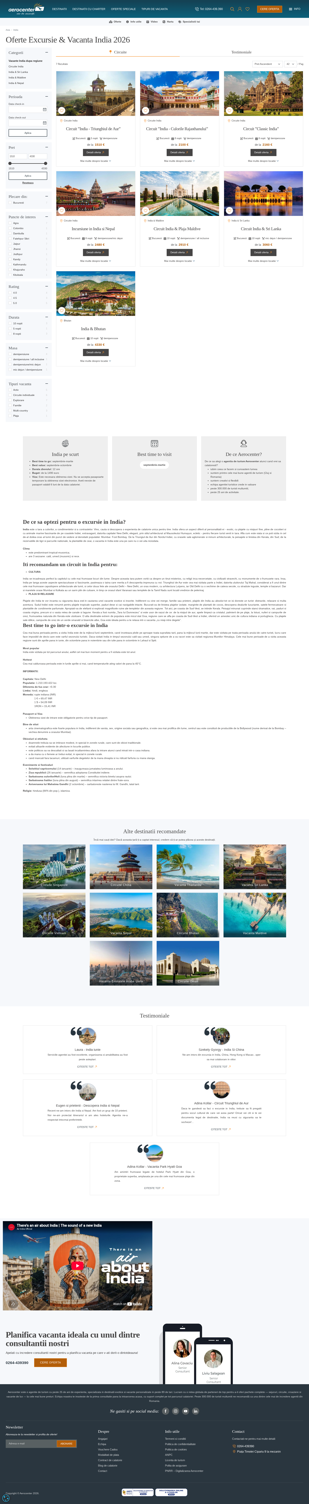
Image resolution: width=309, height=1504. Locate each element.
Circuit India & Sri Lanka (261, 229)
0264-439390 (17, 1363)
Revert (62, 110)
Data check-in (16, 104)
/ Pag (300, 64)
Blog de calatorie (107, 1465)
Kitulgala (18, 274)
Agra (16, 223)
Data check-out (17, 117)
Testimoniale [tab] (241, 52)
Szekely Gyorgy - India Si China (221, 1049)
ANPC (169, 1454)
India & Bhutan (93, 329)
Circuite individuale (24, 395)
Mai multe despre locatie (94, 160)
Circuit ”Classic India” (261, 129)
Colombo (18, 228)
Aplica (27, 132)
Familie (17, 405)
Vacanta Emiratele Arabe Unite (121, 981)
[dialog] (6, 1498)
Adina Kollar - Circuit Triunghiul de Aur (221, 1103)
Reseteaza (27, 182)
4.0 (15, 292)
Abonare (66, 1443)
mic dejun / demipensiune (27, 369)
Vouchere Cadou (107, 1449)
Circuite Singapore (54, 884)
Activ (16, 389)
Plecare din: (18, 196)
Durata (14, 317)
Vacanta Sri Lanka (255, 884)
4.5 (15, 297)
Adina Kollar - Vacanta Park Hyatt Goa (154, 1166)
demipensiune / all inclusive (28, 359)
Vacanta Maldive (255, 933)
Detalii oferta (94, 152)
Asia (8, 30)
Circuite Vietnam (54, 933)
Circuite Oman (188, 981)
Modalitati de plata (108, 1454)
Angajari (102, 1438)
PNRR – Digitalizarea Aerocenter (184, 1470)
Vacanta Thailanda (188, 884)
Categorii (16, 52)
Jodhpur (18, 254)
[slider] (10, 163)
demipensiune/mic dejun (27, 364)
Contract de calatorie (110, 1460)
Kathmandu (19, 264)
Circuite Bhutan (188, 933)
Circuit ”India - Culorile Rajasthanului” (177, 129)
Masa (13, 348)
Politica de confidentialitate (180, 1444)
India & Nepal (16, 83)
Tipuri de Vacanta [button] (154, 9)
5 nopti (17, 328)
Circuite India (16, 66)
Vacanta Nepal (121, 933)
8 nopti (17, 333)
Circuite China (121, 884)
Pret (12, 147)
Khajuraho (19, 269)
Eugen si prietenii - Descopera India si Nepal (87, 1105)
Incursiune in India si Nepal (93, 229)
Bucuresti (18, 202)
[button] (240, 9)
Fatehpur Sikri (21, 238)
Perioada (15, 96)
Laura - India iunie (87, 1049)
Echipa (102, 1444)
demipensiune (21, 354)
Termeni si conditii (175, 1438)
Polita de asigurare (176, 1465)
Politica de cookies (176, 1449)
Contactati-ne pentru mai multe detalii (253, 1438)
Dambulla (18, 233)
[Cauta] (232, 9)
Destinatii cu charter (88, 9)
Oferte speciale (123, 9)
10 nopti (17, 323)
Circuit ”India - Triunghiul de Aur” (93, 129)
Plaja (16, 415)
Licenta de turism (175, 1460)
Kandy (16, 259)
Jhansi (17, 249)
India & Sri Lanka (18, 72)
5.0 (15, 303)
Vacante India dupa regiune (25, 60)
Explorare (18, 400)
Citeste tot (85, 1066)
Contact (102, 1470)
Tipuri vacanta (20, 384)
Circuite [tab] (120, 52)
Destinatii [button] (59, 9)
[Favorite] (247, 9)
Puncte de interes (22, 217)
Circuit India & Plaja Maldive (177, 229)
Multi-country (20, 410)
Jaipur (16, 243)
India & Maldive (17, 77)
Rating (14, 286)
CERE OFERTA (50, 1362)
